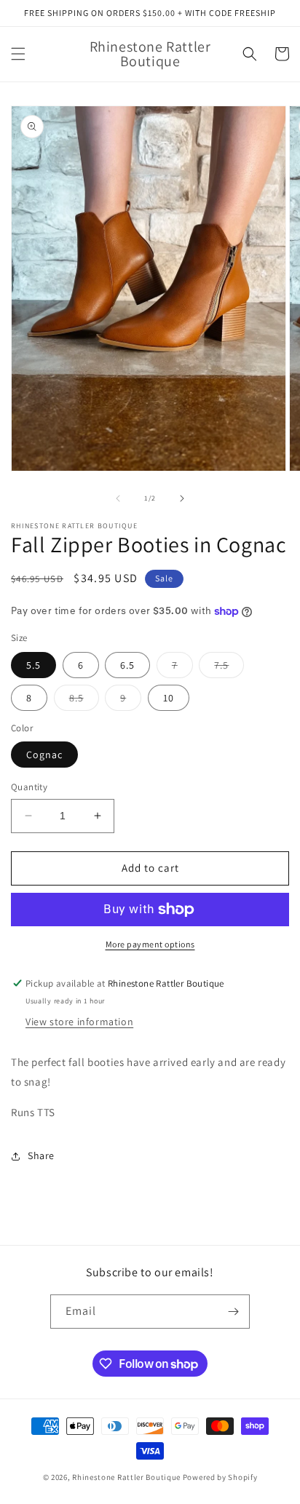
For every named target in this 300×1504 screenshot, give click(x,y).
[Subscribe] (233, 1311)
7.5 (229, 668)
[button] (18, 54)
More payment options (150, 944)
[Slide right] (182, 498)
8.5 (84, 701)
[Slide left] (118, 498)
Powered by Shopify (220, 1477)
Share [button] (41, 1155)
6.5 (127, 665)
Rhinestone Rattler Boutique (126, 1477)
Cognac (44, 754)
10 (168, 697)
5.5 (33, 665)
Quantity (29, 787)
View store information (79, 1021)
